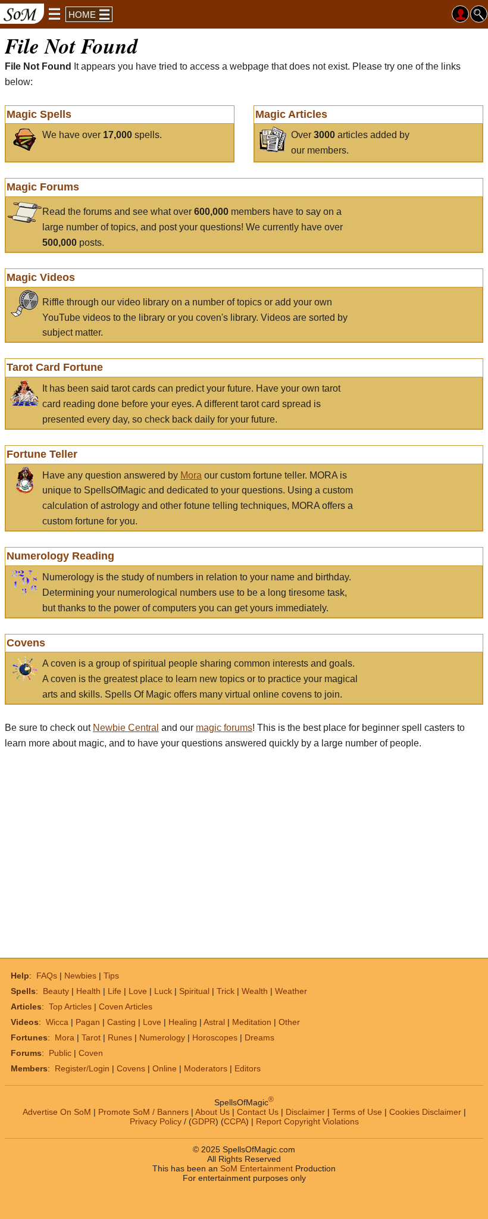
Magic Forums (43, 187)
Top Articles (70, 1006)
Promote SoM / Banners (143, 1111)
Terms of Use (357, 1111)
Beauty (56, 991)
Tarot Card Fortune (55, 367)
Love (138, 991)
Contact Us (258, 1111)
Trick (225, 991)
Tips (111, 975)
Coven (91, 1053)
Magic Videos (41, 277)
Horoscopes (214, 1037)
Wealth (255, 991)
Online (164, 1068)
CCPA (235, 1121)
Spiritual (194, 991)
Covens (26, 643)
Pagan (88, 1022)
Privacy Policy (156, 1121)
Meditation (251, 1022)
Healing (182, 1022)
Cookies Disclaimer (425, 1111)
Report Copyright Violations (307, 1121)
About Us (212, 1111)
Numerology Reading (60, 556)
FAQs (46, 975)
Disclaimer (305, 1111)
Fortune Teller (42, 454)
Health (88, 991)
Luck (163, 991)
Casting (121, 1022)
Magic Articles (291, 114)
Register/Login (82, 1068)
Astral (214, 1022)
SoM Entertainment (256, 1168)
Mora (191, 475)
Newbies (80, 975)
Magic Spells (39, 114)
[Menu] (54, 14)
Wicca (57, 1022)
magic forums (224, 728)
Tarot (91, 1037)
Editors (247, 1068)
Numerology (162, 1037)
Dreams (259, 1037)
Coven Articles (125, 1006)
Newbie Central (126, 728)
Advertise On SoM (57, 1111)
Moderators (205, 1068)
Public (60, 1053)
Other (289, 1022)
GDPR (203, 1121)
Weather (291, 991)
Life (114, 991)
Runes (120, 1037)
